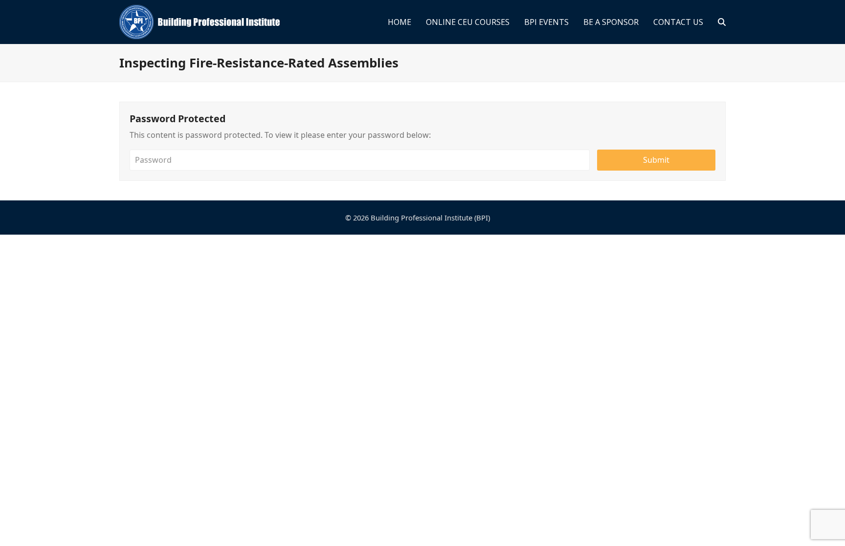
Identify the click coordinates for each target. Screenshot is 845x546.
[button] (722, 22)
